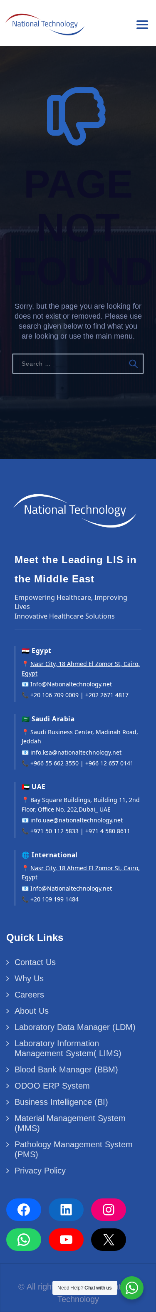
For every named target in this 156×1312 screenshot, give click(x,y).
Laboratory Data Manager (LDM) (75, 1027)
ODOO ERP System (52, 1085)
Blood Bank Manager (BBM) (66, 1069)
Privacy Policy (40, 1170)
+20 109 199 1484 (54, 899)
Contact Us (35, 962)
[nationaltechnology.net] (44, 22)
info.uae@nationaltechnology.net (76, 820)
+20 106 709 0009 (54, 695)
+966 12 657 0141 (109, 763)
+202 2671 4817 (107, 695)
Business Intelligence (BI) (61, 1102)
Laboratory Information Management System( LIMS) (68, 1048)
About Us (32, 1010)
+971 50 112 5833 (54, 831)
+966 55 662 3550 (54, 763)
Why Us (29, 978)
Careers (29, 994)
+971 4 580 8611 (107, 831)
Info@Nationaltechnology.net (71, 684)
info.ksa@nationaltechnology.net (75, 752)
